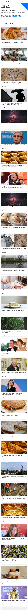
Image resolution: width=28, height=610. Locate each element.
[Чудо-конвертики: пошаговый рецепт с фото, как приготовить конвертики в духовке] (14, 161)
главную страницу (16, 16)
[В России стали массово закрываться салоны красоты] (14, 285)
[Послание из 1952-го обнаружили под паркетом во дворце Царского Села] (14, 78)
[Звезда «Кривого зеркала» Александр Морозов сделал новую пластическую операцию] (14, 181)
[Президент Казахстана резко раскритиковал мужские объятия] (14, 140)
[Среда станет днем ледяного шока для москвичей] (14, 326)
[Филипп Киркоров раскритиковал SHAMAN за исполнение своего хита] (14, 596)
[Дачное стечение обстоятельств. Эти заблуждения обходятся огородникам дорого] (14, 492)
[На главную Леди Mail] (7, 1)
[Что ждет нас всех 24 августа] (14, 202)
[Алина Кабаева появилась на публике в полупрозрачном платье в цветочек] (14, 389)
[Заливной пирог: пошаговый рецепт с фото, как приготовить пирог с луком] (14, 409)
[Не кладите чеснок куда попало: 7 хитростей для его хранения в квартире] (14, 554)
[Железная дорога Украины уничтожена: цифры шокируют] (14, 471)
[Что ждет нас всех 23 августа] (14, 119)
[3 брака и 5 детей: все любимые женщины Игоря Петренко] (14, 347)
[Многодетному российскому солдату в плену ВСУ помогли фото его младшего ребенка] (14, 57)
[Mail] (4, 1)
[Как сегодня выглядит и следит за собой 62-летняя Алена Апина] (14, 534)
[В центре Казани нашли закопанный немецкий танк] (14, 244)
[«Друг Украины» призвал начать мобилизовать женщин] (14, 368)
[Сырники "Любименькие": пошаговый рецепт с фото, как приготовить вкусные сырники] (14, 36)
